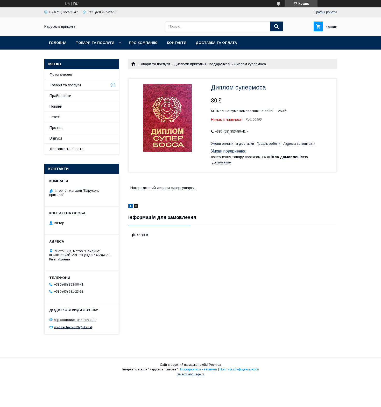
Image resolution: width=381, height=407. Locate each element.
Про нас (56, 128)
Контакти (176, 43)
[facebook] (130, 207)
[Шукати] (276, 26)
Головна (57, 43)
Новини (56, 106)
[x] (136, 207)
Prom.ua (215, 365)
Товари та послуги (95, 43)
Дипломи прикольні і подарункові (202, 64)
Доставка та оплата (216, 43)
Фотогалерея (61, 74)
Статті (55, 117)
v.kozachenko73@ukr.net (73, 327)
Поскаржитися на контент (198, 369)
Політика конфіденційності (239, 369)
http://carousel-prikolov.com (75, 320)
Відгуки (56, 138)
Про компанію (143, 43)
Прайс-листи (60, 96)
